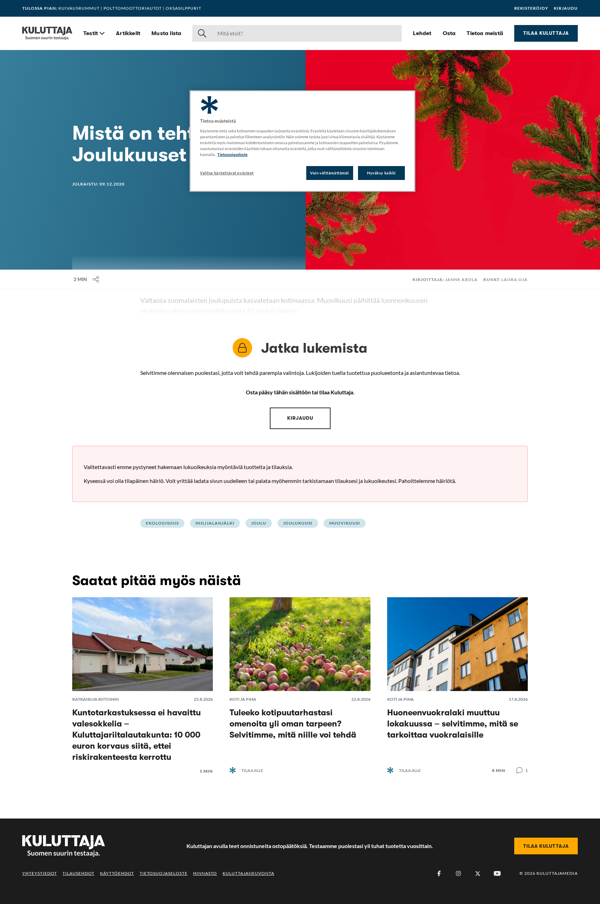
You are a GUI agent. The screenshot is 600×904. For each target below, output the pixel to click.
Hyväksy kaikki (381, 173)
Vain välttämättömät (329, 173)
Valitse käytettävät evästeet (227, 173)
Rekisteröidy (531, 8)
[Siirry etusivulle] (47, 33)
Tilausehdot (78, 873)
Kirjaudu (566, 8)
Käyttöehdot (117, 873)
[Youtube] (497, 873)
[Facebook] (439, 873)
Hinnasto (205, 873)
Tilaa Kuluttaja (546, 33)
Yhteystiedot (39, 873)
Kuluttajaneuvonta (248, 873)
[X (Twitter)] (477, 873)
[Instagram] (458, 873)
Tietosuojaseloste (164, 873)
